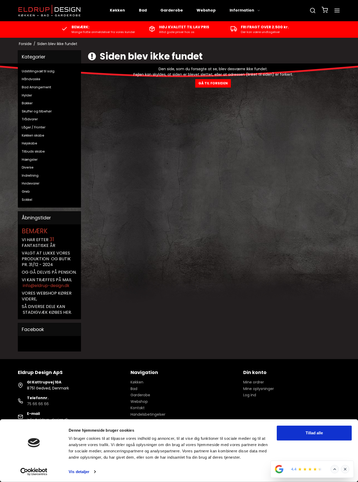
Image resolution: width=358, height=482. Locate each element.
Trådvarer (30, 119)
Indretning (30, 175)
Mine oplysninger (258, 388)
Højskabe (29, 143)
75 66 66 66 (38, 404)
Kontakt (138, 407)
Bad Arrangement (36, 87)
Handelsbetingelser (148, 414)
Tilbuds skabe (33, 151)
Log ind (249, 395)
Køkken (117, 10)
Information (242, 10)
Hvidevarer (30, 183)
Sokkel (27, 199)
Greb (26, 191)
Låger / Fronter (33, 127)
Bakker (27, 103)
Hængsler (29, 159)
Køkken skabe (33, 135)
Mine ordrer (253, 382)
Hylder (27, 95)
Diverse (28, 167)
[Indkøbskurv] (325, 10)
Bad (143, 10)
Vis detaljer (79, 471)
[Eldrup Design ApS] (50, 10)
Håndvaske (31, 79)
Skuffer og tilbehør (37, 111)
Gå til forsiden (213, 83)
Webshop (206, 10)
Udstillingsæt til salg (38, 71)
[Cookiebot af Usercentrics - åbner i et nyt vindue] (34, 472)
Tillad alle (314, 433)
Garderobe (171, 10)
